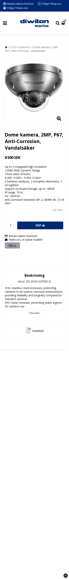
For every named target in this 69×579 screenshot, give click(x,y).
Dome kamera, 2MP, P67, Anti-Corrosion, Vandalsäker (31, 49)
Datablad (38, 331)
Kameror (24, 47)
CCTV (13, 47)
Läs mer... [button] (58, 210)
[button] (63, 23)
